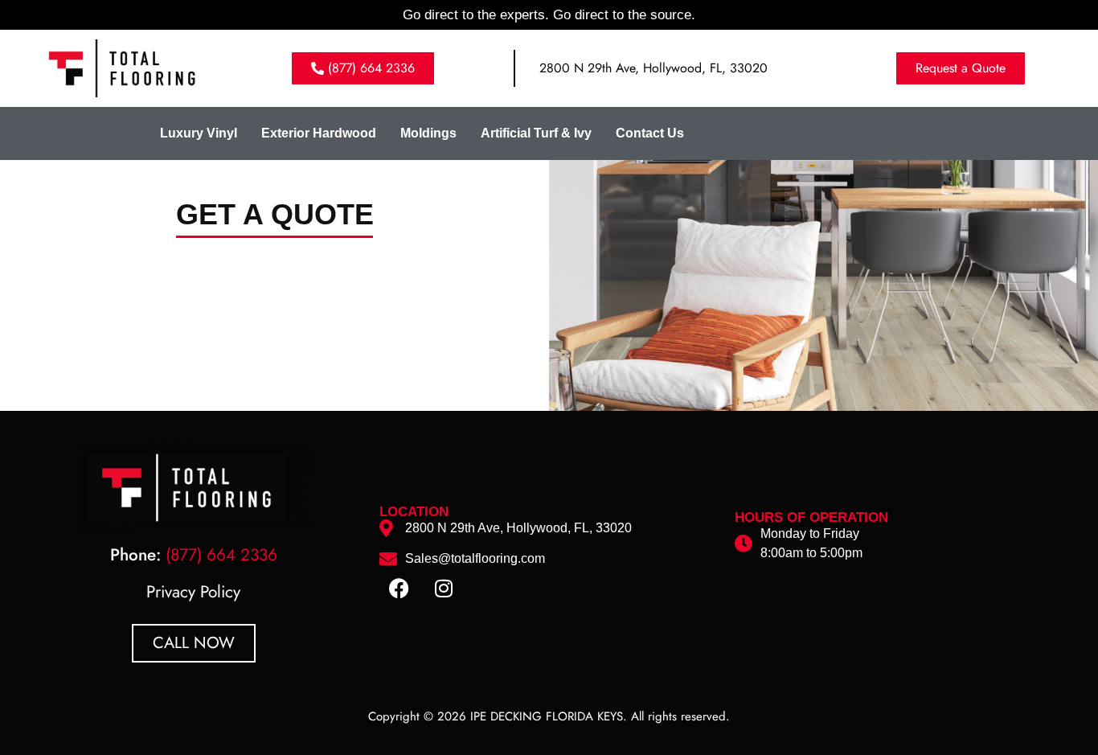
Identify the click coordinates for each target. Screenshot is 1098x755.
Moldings (428, 133)
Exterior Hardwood (318, 133)
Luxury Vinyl (198, 133)
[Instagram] (444, 588)
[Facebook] (399, 588)
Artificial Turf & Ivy (536, 133)
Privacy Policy (193, 592)
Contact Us (650, 133)
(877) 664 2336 (221, 555)
